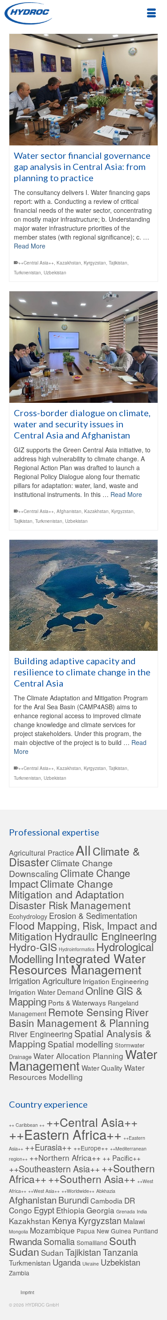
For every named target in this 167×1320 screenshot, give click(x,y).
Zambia (19, 1272)
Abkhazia (105, 1191)
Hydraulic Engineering (105, 935)
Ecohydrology (28, 916)
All (83, 849)
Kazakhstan (69, 263)
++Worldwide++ (77, 1191)
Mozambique (52, 1230)
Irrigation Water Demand (46, 992)
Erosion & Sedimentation (93, 915)
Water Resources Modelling (77, 1072)
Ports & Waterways (77, 1002)
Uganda (67, 1262)
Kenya (64, 1220)
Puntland (145, 1230)
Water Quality (101, 1067)
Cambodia (106, 1200)
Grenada (125, 1211)
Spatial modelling (80, 1044)
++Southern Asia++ (91, 1178)
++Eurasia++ (48, 1147)
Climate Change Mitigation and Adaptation (66, 888)
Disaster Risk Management (69, 905)
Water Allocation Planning (78, 1055)
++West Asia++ (44, 1191)
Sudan (52, 1252)
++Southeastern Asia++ (54, 1169)
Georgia (100, 1210)
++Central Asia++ (36, 263)
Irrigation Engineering (116, 981)
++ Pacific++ (121, 1158)
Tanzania (120, 1252)
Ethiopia (70, 1210)
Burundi (73, 1200)
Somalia (59, 1241)
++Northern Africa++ (65, 1157)
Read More (29, 245)
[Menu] (151, 13)
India (142, 1211)
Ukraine (90, 1263)
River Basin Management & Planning (79, 1017)
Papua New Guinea (104, 1230)
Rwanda (25, 1241)
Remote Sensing (85, 1012)
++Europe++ (90, 1147)
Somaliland (92, 1242)
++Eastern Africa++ (65, 1134)
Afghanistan (69, 511)
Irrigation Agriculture (45, 980)
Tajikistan (118, 263)
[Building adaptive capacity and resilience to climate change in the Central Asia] (83, 595)
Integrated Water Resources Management (77, 963)
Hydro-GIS (33, 946)
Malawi (134, 1221)
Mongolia (18, 1231)
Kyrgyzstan (95, 263)
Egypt (44, 1210)
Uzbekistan (55, 272)
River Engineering (41, 1033)
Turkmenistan (27, 272)
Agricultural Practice (41, 852)
